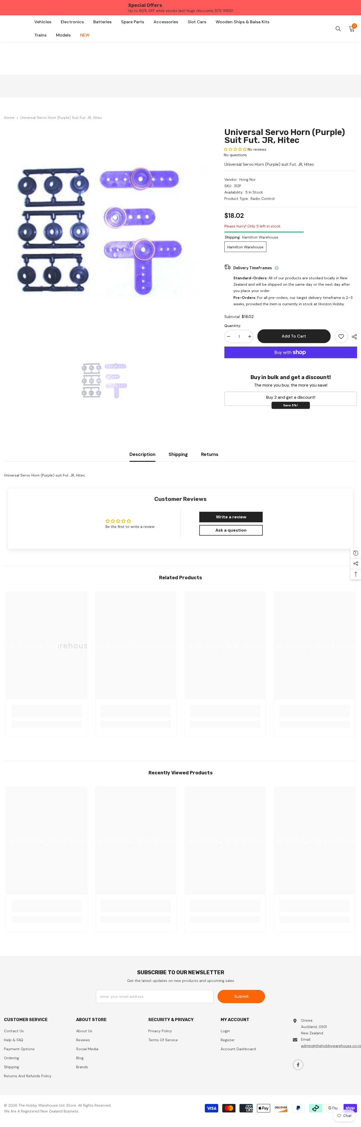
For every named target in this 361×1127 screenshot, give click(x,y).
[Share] (352, 336)
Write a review (231, 517)
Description (142, 454)
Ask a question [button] (231, 530)
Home (9, 117)
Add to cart (294, 336)
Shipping (178, 454)
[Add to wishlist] (341, 336)
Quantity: (232, 325)
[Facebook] (298, 1064)
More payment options (290, 361)
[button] (235, 149)
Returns (209, 454)
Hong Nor (247, 179)
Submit (241, 996)
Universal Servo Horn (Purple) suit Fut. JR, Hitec (284, 136)
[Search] (338, 29)
